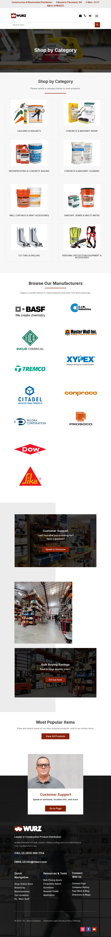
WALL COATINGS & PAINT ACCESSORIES (29, 215)
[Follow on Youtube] (94, 929)
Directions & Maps (81, 894)
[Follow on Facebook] (88, 929)
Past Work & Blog (80, 891)
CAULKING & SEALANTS (29, 131)
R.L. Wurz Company (32, 921)
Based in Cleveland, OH (70, 2)
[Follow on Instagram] (82, 929)
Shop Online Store (23, 884)
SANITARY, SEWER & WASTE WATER (81, 215)
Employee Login (51, 921)
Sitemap (77, 921)
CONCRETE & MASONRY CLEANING (81, 171)
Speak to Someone (55, 549)
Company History (80, 887)
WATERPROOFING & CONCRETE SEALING (29, 171)
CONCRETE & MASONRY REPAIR (82, 131)
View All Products (55, 736)
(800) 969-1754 (34, 853)
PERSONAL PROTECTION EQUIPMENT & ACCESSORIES (82, 256)
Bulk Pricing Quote (52, 880)
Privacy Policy (65, 921)
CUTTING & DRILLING (29, 255)
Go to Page (55, 808)
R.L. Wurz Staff (21, 899)
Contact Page (79, 883)
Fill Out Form (55, 679)
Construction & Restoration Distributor (32, 2)
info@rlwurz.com (36, 861)
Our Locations (21, 895)
